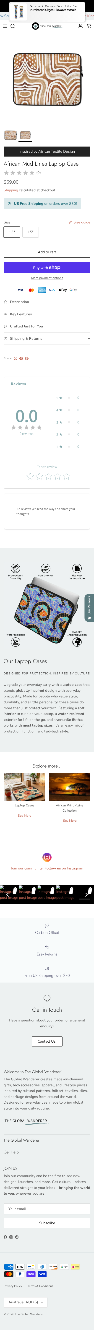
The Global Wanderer (29, 1314)
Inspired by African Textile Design (47, 151)
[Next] (86, 894)
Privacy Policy (13, 1286)
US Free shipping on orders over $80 (47, 6)
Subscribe (47, 1223)
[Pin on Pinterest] (27, 358)
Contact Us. (47, 1041)
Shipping (11, 190)
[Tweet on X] (15, 358)
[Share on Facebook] (21, 358)
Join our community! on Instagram (47, 868)
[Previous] (7, 894)
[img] (19, 173)
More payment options (47, 278)
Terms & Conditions (40, 1286)
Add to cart (47, 252)
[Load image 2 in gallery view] (47, 79)
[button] (67, 398)
